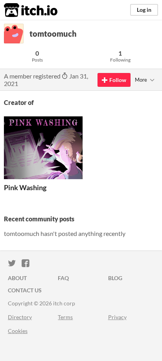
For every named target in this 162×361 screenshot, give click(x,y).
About (17, 278)
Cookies (18, 330)
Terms (65, 317)
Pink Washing (25, 187)
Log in (144, 9)
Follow (117, 80)
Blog (115, 278)
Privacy (117, 317)
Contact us (25, 290)
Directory (20, 317)
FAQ (63, 278)
